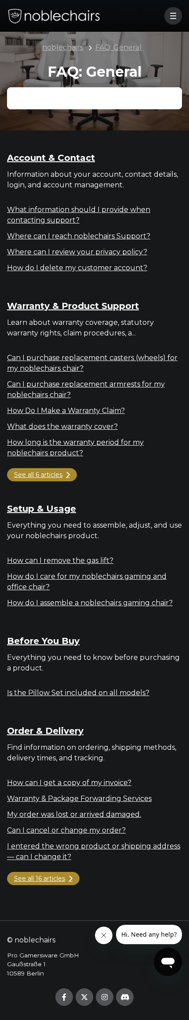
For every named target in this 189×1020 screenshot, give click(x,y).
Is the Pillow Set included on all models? (78, 693)
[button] (173, 16)
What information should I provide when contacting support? (78, 214)
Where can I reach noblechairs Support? (78, 236)
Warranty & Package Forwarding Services (79, 798)
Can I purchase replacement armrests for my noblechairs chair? (86, 389)
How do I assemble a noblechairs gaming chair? (90, 603)
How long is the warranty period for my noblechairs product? (75, 447)
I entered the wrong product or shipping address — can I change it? (93, 851)
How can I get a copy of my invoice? (69, 782)
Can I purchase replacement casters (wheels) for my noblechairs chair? (92, 363)
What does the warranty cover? (62, 426)
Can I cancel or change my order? (66, 830)
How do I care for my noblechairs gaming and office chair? (87, 581)
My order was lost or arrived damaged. (74, 814)
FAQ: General (118, 47)
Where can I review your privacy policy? (77, 252)
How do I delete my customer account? (77, 268)
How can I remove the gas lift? (60, 560)
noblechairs (62, 47)
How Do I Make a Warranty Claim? (66, 410)
